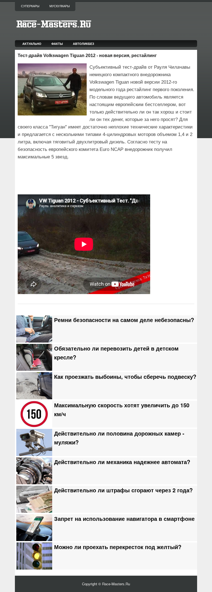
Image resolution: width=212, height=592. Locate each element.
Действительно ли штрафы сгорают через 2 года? (123, 490)
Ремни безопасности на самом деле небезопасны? (124, 320)
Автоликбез (83, 44)
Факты (57, 44)
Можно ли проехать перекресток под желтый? (117, 547)
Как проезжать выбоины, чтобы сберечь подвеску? (125, 376)
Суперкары (30, 6)
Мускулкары (59, 6)
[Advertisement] (82, 176)
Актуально (31, 44)
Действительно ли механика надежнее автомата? (122, 462)
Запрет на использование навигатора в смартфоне (124, 518)
